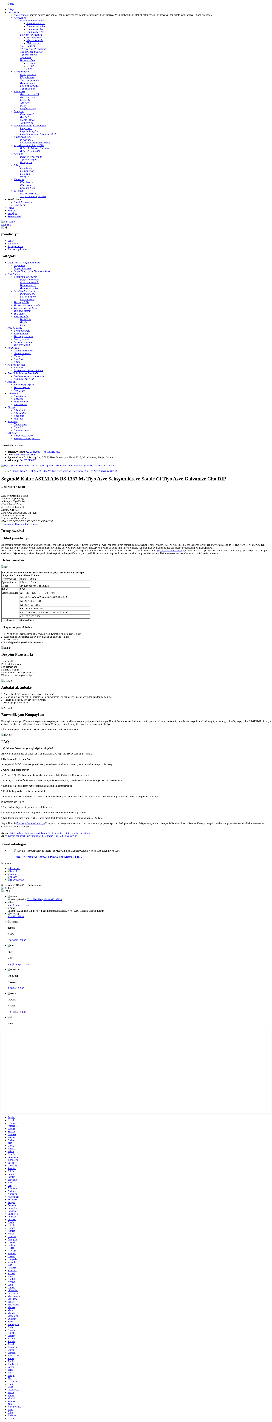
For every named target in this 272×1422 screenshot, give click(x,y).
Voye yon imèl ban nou (12, 524)
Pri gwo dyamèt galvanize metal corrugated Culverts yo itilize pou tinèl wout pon (50, 833)
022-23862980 (33, 451)
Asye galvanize (15, 246)
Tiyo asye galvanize (17, 249)
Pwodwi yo (13, 243)
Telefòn (34, 524)
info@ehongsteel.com (24, 454)
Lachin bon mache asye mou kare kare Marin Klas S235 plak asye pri (42, 836)
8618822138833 (28, 460)
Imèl (27, 524)
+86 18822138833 (51, 451)
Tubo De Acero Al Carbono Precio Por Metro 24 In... (48, 856)
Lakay (11, 240)
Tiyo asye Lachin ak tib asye (171, 550)
